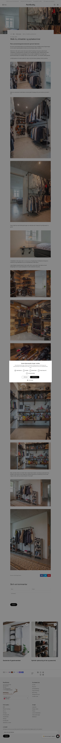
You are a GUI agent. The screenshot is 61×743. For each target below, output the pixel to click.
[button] (30, 380)
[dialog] (30, 371)
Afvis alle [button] (25, 377)
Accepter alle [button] (34, 377)
